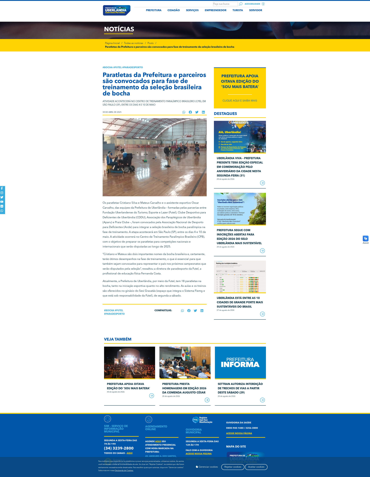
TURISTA (238, 10)
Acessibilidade (252, 4)
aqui (130, 453)
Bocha (108, 67)
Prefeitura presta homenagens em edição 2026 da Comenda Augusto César (184, 388)
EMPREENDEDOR (215, 10)
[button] (184, 112)
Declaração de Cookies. (124, 471)
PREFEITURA (153, 10)
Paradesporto (133, 67)
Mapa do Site (236, 446)
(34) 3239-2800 (119, 449)
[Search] (240, 4)
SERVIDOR (255, 10)
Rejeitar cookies (232, 467)
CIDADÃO (174, 10)
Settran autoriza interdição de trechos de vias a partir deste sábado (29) (240, 388)
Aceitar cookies (256, 467)
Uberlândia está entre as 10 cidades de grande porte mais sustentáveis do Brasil (240, 302)
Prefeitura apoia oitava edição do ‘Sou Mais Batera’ (240, 81)
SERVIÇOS (192, 10)
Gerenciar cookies (208, 467)
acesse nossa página (199, 454)
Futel (118, 67)
